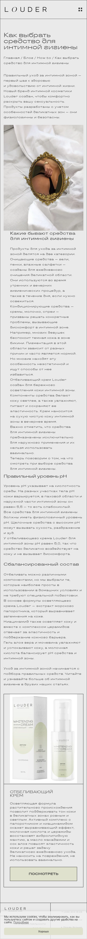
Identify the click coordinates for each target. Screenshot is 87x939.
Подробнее (21, 922)
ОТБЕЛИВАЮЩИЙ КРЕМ (31, 793)
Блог (28, 58)
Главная (12, 58)
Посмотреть (43, 874)
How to (44, 58)
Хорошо (43, 931)
